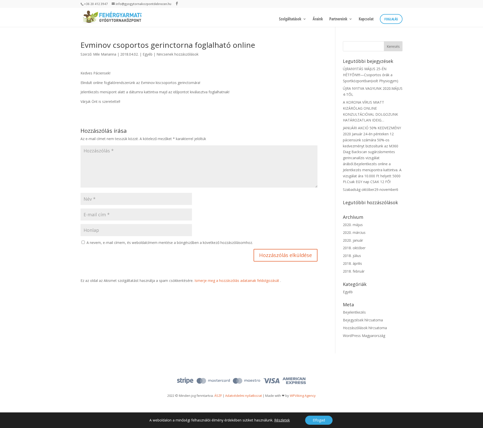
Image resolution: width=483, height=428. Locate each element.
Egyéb (147, 54)
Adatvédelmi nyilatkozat (243, 395)
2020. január (353, 240)
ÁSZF (218, 395)
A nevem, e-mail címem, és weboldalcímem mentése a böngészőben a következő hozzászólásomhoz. (170, 242)
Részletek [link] (282, 420)
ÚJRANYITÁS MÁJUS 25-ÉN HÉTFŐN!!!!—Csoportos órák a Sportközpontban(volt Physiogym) (370, 74)
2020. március (354, 232)
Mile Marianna (104, 54)
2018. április (352, 263)
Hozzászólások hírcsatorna (365, 327)
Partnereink (338, 19)
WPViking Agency (303, 395)
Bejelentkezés (354, 312)
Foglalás (391, 19)
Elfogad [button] (319, 420)
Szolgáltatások (290, 19)
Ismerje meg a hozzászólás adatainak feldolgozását (236, 280)
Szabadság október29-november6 (370, 189)
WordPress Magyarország (364, 335)
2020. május (353, 224)
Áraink (318, 19)
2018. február (354, 271)
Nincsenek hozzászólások (177, 54)
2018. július (352, 255)
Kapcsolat (366, 19)
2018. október (354, 247)
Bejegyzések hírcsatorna (363, 320)
